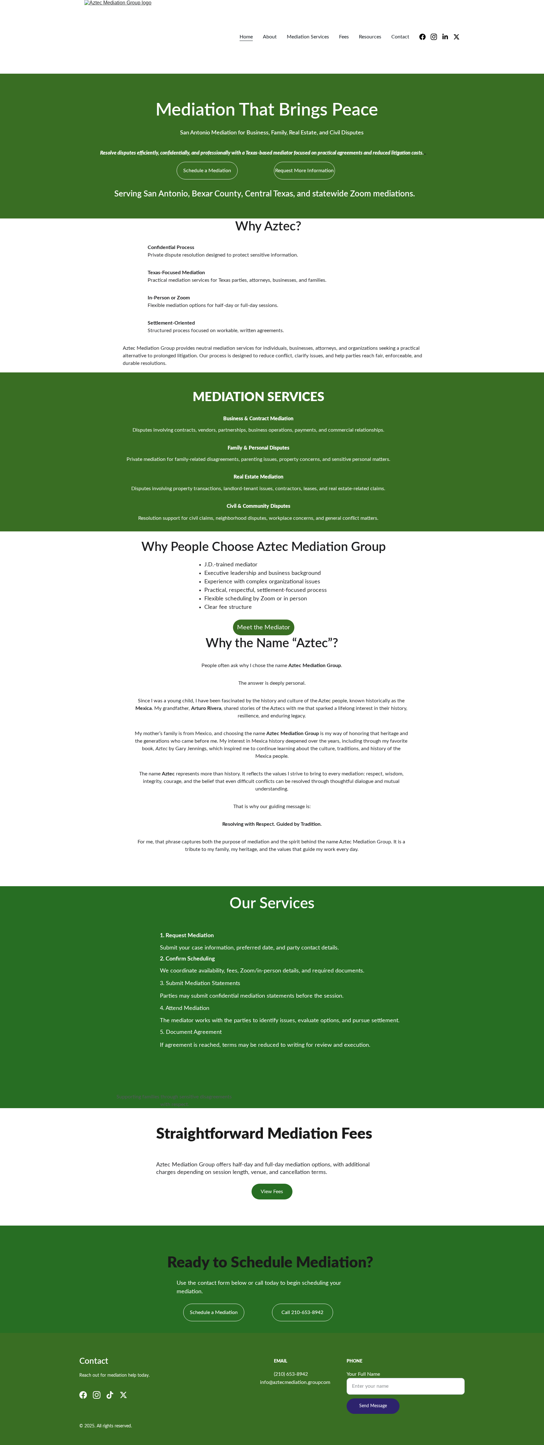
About (270, 36)
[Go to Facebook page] (425, 37)
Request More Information (304, 170)
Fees (344, 36)
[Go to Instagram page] (436, 37)
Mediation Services (308, 36)
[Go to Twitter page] (456, 37)
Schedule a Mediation (207, 170)
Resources (370, 36)
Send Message (373, 1406)
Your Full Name (363, 1374)
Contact (400, 36)
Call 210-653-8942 (302, 1312)
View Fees (272, 1191)
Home (246, 36)
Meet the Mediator (263, 627)
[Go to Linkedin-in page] (447, 37)
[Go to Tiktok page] (110, 1395)
